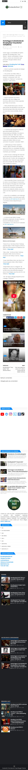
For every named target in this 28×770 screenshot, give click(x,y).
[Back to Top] (14, 766)
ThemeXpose (11, 768)
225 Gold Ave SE (14, 199)
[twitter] (23, 1)
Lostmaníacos (5, 560)
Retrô (16, 34)
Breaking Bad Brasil (6, 556)
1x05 (7, 34)
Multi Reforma (5, 564)
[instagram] (25, 1)
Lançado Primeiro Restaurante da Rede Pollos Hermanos (17, 478)
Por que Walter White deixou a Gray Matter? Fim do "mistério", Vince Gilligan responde (17, 488)
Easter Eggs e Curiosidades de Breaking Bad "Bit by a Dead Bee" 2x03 (14, 329)
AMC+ (3, 538)
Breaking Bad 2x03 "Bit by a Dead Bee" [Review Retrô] (14, 344)
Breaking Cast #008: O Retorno (17, 728)
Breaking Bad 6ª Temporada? (15, 462)
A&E (2, 528)
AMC (3, 533)
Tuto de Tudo (5, 566)
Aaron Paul (4, 543)
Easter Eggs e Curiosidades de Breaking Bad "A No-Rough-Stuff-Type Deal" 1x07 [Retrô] (19, 665)
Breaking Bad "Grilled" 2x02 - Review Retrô (18, 585)
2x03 (5, 326)
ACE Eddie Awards (6, 530)
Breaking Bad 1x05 (15, 64)
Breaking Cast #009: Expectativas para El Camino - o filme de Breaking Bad (18, 721)
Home (4, 34)
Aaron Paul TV (5, 549)
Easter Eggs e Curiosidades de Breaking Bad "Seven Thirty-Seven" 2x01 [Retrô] (19, 657)
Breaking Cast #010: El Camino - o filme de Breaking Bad (18, 713)
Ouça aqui (10, 249)
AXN (2, 541)
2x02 (5, 355)
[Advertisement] (14, 434)
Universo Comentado (7, 562)
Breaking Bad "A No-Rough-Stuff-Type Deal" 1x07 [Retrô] (18, 600)
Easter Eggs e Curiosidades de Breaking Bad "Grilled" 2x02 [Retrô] (13, 358)
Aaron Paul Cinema (6, 546)
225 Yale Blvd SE (9, 224)
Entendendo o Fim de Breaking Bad (17, 454)
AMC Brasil (4, 535)
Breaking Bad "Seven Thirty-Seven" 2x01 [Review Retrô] (18, 593)
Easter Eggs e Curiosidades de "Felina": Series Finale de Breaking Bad (17, 470)
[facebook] (21, 1)
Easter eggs (11, 34)
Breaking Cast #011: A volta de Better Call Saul (19, 705)
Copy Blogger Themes (20, 768)
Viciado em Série (5, 558)
